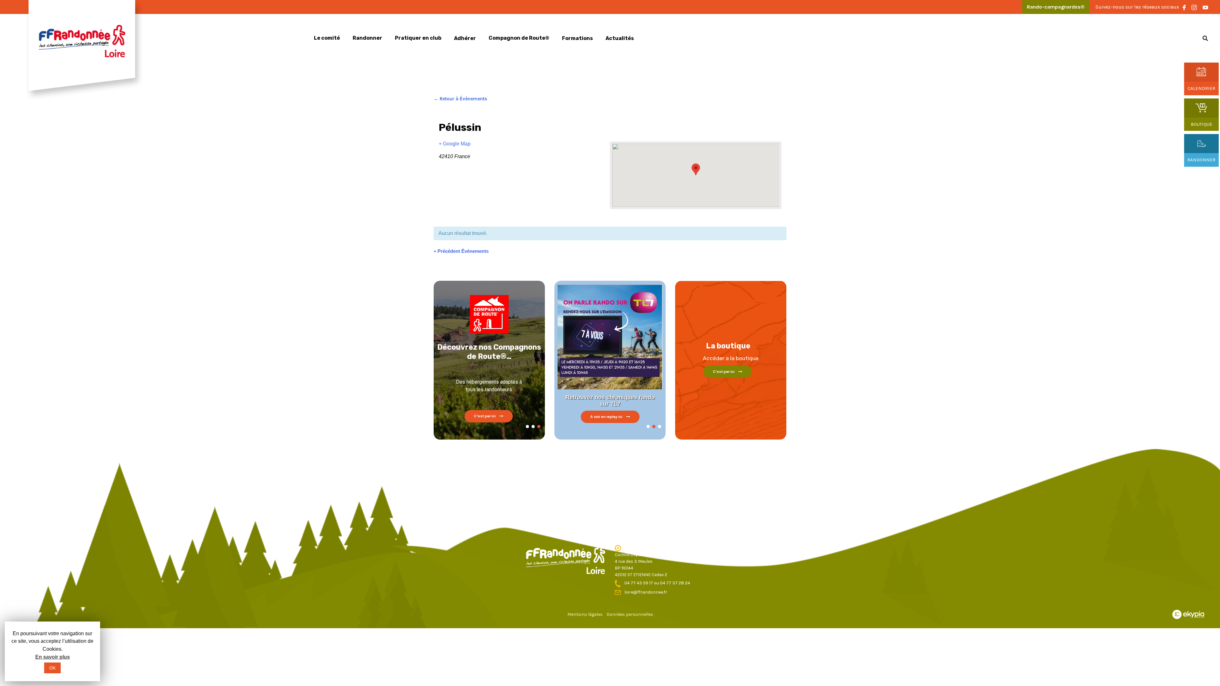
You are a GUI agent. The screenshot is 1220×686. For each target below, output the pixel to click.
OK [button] (52, 667)
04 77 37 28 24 (675, 583)
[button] (527, 426)
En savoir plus (52, 657)
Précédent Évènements (461, 251)
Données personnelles (630, 614)
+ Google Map (455, 143)
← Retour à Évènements (460, 99)
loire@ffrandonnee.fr (645, 592)
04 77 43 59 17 (639, 583)
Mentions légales (585, 614)
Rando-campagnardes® (1056, 7)
